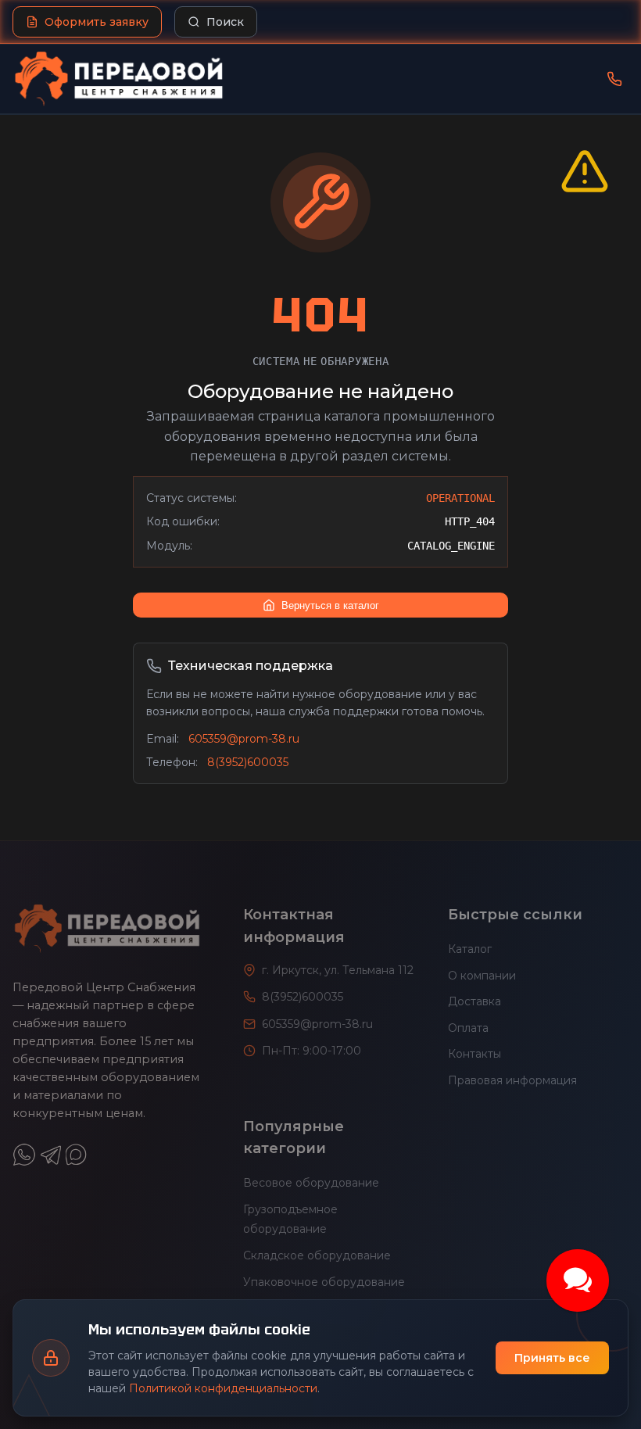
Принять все (552, 1358)
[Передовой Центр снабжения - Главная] (119, 79)
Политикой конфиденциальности (223, 1388)
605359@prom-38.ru (243, 739)
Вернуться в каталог (330, 605)
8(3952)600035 (247, 762)
